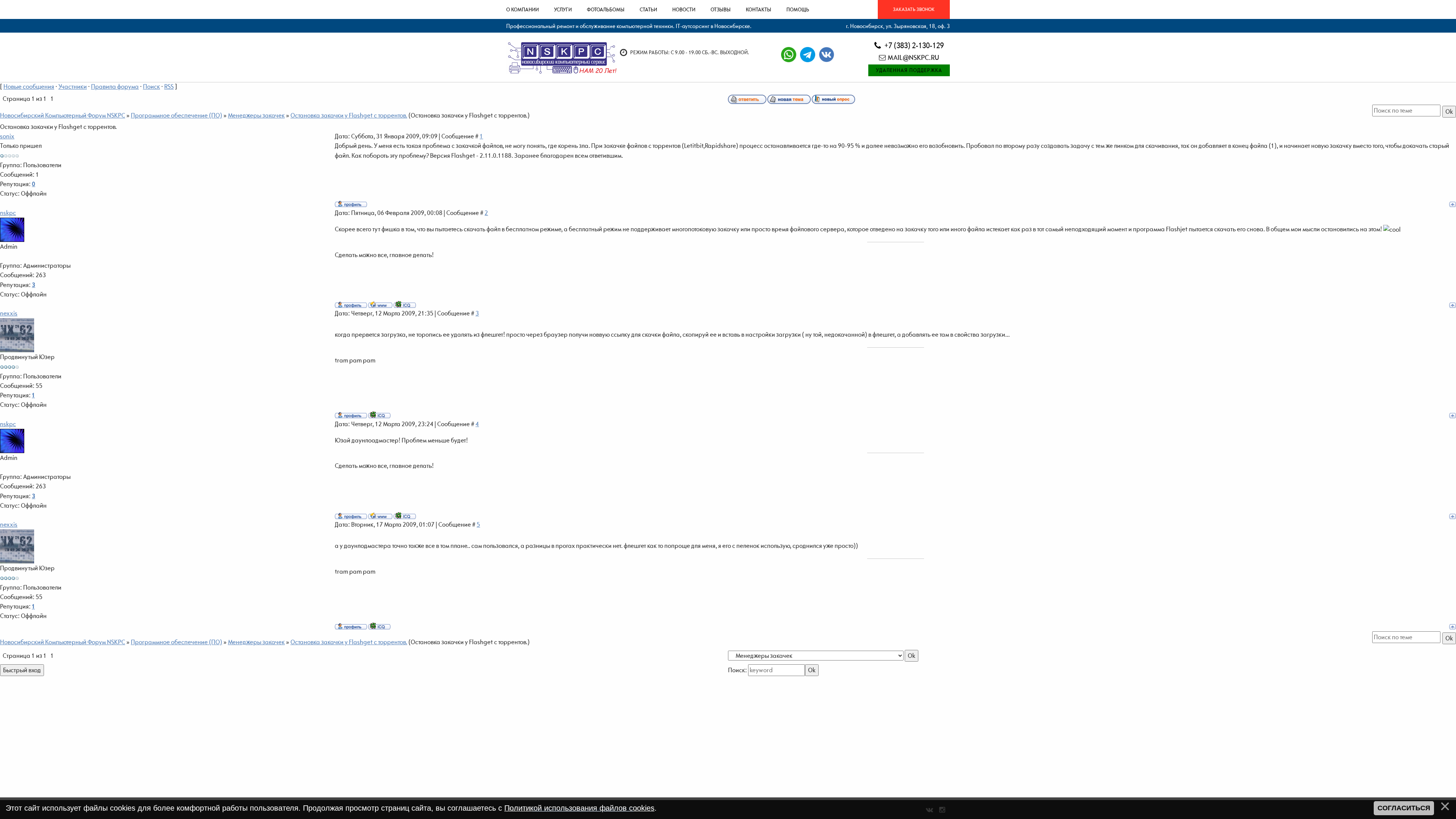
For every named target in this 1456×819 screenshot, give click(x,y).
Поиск (151, 86)
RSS (169, 86)
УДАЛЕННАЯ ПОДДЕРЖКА (909, 70)
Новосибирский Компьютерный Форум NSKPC (62, 115)
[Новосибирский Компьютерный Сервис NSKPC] (561, 57)
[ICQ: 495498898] (379, 414)
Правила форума (115, 86)
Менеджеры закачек (256, 115)
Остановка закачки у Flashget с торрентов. (348, 115)
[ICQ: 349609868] (405, 304)
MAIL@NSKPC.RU (913, 57)
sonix (7, 136)
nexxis (8, 313)
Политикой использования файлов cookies (579, 808)
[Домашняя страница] (380, 304)
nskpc (8, 213)
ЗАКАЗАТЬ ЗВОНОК (914, 9)
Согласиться (1404, 808)
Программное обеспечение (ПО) (176, 115)
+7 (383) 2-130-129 (913, 45)
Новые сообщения (28, 86)
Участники (72, 86)
